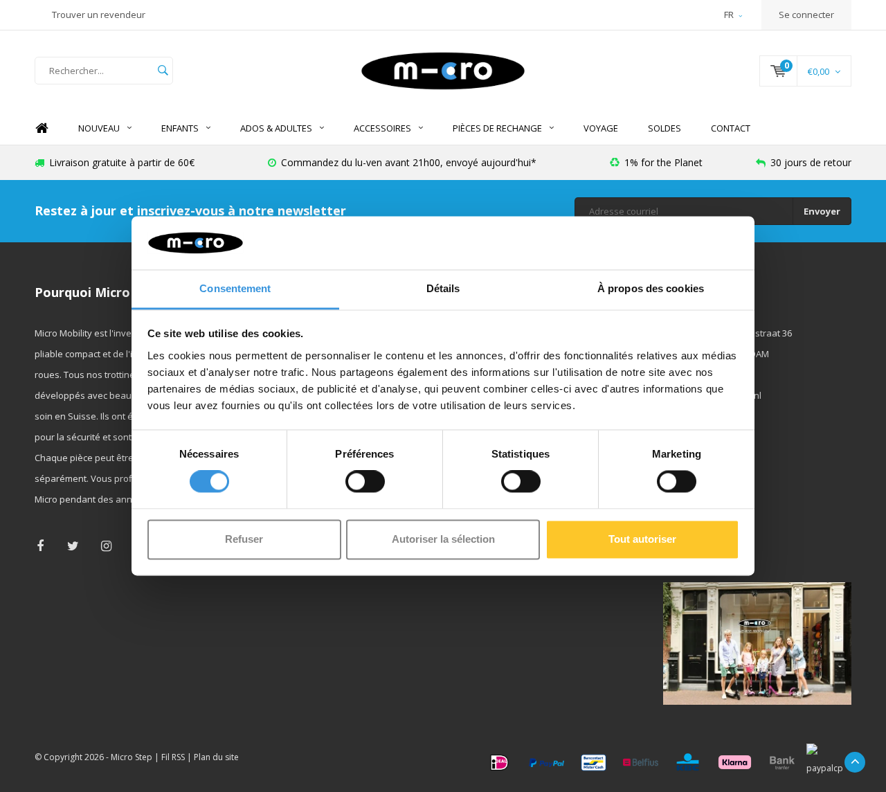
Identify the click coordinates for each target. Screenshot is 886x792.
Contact (730, 128)
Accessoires (382, 128)
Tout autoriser (642, 539)
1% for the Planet (663, 162)
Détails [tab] (443, 288)
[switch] (365, 482)
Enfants (180, 128)
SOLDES (664, 128)
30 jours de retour (810, 162)
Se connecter (806, 14)
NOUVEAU (99, 128)
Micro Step (131, 757)
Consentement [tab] (235, 288)
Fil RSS (173, 757)
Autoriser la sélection (443, 539)
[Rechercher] (162, 70)
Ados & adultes (276, 128)
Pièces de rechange (497, 128)
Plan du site (216, 757)
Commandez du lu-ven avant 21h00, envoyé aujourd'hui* (408, 162)
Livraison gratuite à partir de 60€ (122, 162)
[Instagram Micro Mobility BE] (106, 545)
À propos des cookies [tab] (650, 288)
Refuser (244, 539)
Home (41, 128)
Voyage (601, 128)
